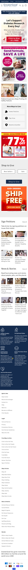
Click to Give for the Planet (9, 447)
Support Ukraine (6, 546)
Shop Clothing (5, 480)
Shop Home (5, 485)
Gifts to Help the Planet (8, 538)
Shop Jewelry (5, 490)
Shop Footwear (6, 482)
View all (24, 222)
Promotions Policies (7, 427)
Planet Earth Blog (6, 524)
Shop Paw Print (6, 477)
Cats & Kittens (5, 507)
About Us (4, 407)
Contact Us (5, 402)
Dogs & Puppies (6, 510)
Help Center (5, 397)
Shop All (4, 472)
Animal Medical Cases (7, 540)
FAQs (3, 405)
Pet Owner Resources (7, 513)
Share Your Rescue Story (8, 526)
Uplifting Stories (6, 521)
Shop (11, 1)
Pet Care (4, 518)
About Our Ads (5, 432)
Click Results (5, 413)
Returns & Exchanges (7, 399)
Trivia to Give (5, 449)
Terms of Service (6, 422)
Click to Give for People (8, 444)
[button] (20, 5)
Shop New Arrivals (6, 496)
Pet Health (4, 515)
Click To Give (5, 1)
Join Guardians (19, 1)
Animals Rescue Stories (8, 505)
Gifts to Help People (7, 535)
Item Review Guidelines (8, 430)
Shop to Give (14, 181)
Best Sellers (8, 171)
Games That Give (6, 460)
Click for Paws (5, 452)
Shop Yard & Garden (7, 488)
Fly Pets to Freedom (7, 543)
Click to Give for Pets (7, 441)
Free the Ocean (6, 457)
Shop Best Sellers (6, 474)
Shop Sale (4, 493)
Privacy (4, 424)
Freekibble (5, 455)
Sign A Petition (6, 463)
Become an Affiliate (7, 410)
